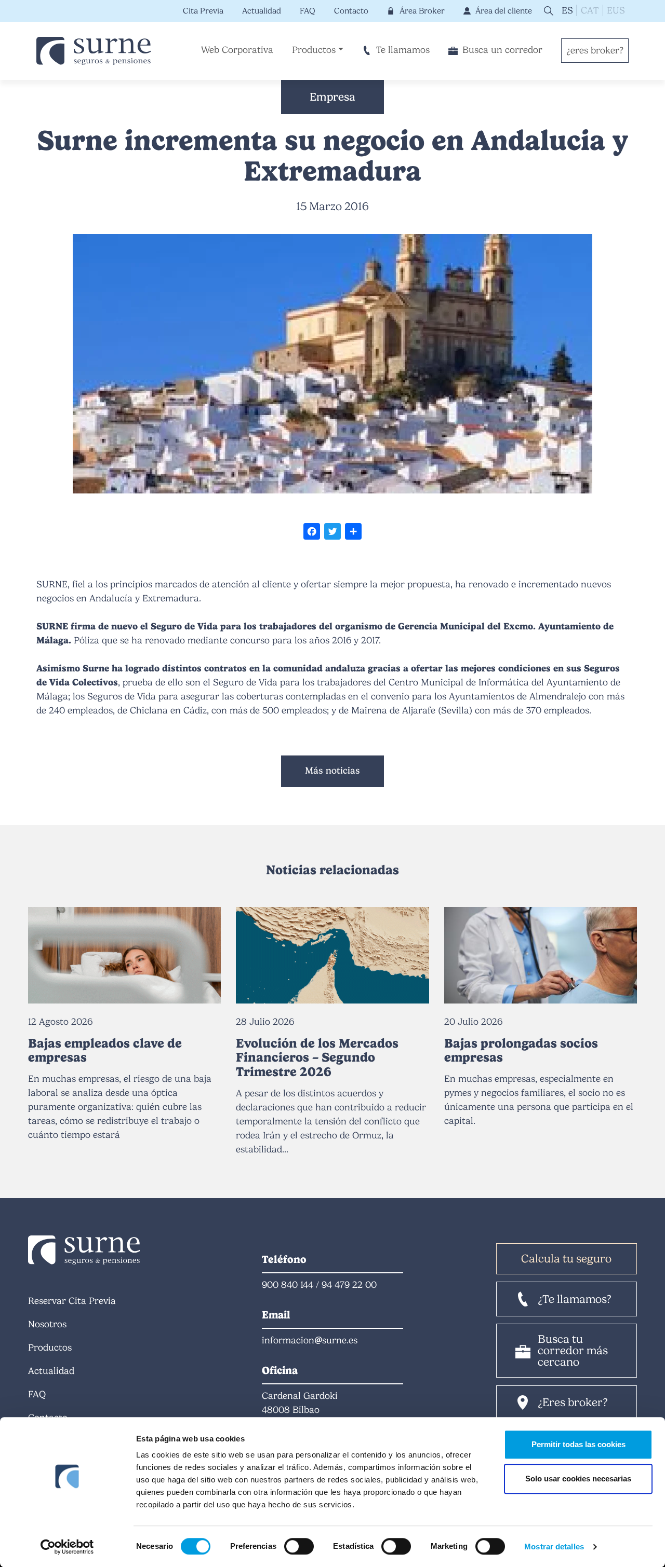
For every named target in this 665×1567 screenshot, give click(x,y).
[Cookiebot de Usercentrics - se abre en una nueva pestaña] (67, 1547)
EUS (616, 10)
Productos (314, 50)
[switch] (299, 1546)
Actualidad (261, 11)
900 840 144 (287, 1284)
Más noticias (332, 770)
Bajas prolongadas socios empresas (521, 1050)
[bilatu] (547, 11)
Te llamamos (403, 50)
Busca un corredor (502, 50)
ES (567, 10)
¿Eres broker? (573, 1402)
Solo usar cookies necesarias (578, 1478)
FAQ (307, 11)
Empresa (332, 96)
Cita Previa (203, 11)
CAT (589, 10)
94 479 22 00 (349, 1284)
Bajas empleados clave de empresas (105, 1050)
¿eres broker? (594, 50)
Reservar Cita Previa (72, 1301)
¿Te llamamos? (574, 1299)
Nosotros (47, 1324)
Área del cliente (503, 11)
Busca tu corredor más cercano (573, 1350)
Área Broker (422, 11)
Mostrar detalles (554, 1546)
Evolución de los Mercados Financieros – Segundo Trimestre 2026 (317, 1057)
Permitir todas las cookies (578, 1444)
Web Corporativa (237, 50)
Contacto (351, 11)
